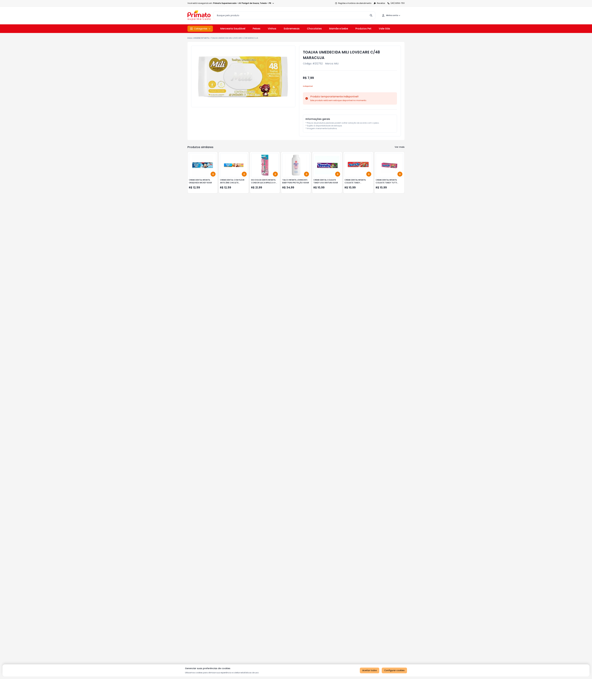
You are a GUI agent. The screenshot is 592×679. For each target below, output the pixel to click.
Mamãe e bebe (338, 28)
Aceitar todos (369, 670)
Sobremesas (292, 28)
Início (189, 38)
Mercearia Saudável (232, 28)
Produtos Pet (363, 28)
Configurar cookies (394, 670)
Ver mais (400, 147)
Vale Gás (384, 28)
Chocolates (314, 28)
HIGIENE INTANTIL (201, 38)
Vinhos (272, 28)
